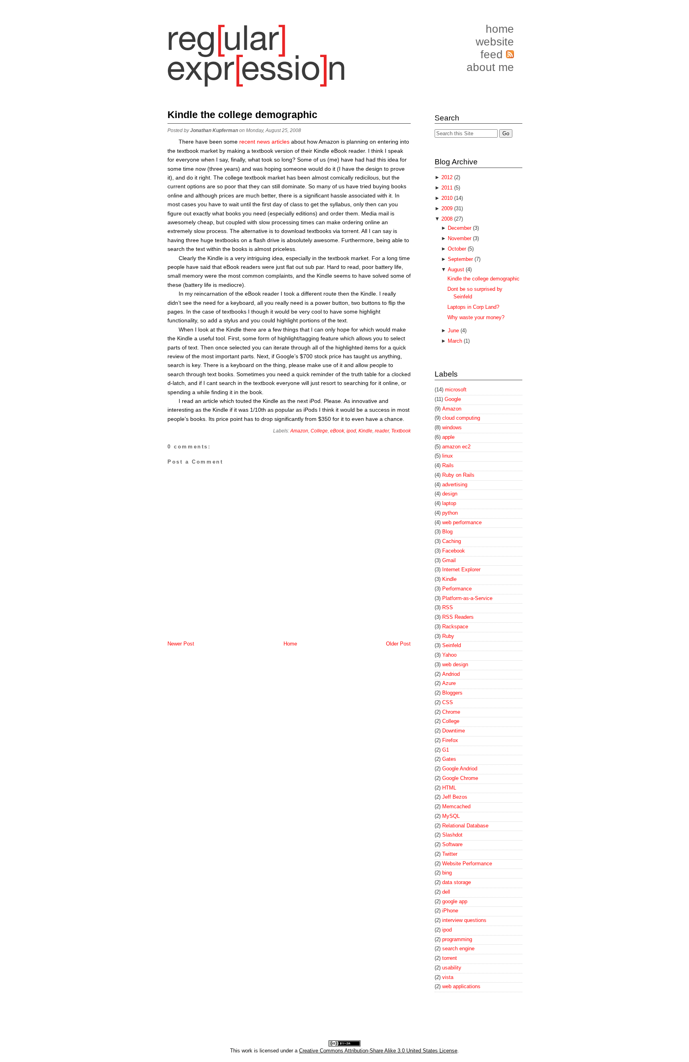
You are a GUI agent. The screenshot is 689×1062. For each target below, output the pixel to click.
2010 (447, 198)
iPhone (450, 911)
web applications (461, 986)
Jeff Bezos (454, 797)
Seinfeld (451, 645)
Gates (449, 759)
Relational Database (465, 826)
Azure (449, 683)
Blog (447, 532)
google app (454, 901)
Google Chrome (460, 778)
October (458, 249)
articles (281, 141)
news (264, 141)
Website (495, 42)
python (450, 513)
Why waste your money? (475, 317)
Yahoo (449, 655)
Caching (451, 541)
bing (447, 873)
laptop (449, 503)
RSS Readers (458, 617)
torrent (449, 958)
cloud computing (461, 418)
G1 (445, 750)
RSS (447, 607)
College (319, 431)
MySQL (451, 816)
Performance (457, 589)
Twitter (449, 854)
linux (447, 456)
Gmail (449, 560)
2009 (447, 208)
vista (447, 977)
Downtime (453, 731)
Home (500, 29)
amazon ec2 (456, 447)
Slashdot (452, 835)
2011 (447, 188)
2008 (447, 219)
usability (451, 968)
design (449, 494)
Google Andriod (459, 769)
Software (452, 844)
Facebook (453, 551)
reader (382, 431)
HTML (449, 788)
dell (446, 892)
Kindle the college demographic (242, 114)
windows (452, 427)
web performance (462, 522)
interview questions (464, 920)
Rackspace (455, 627)
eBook (337, 431)
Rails (448, 465)
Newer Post (180, 644)
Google (453, 399)
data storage (456, 882)
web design (455, 664)
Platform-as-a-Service (467, 598)
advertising (454, 485)
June (454, 331)
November (460, 238)
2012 (447, 177)
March (456, 341)
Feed (493, 54)
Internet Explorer (461, 569)
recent (248, 141)
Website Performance (467, 864)
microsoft (456, 390)
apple (448, 437)
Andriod (451, 674)
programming (457, 939)
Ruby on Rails (458, 475)
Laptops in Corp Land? (473, 307)
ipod (351, 431)
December (460, 228)
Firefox (450, 740)
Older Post (398, 644)
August (457, 269)
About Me (490, 67)
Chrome (451, 712)
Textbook (401, 431)
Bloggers (452, 693)
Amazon (299, 431)
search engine (458, 948)
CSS (447, 702)
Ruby (448, 636)
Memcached (456, 806)
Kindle (365, 431)
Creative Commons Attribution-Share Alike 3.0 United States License (378, 1051)
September (461, 259)
